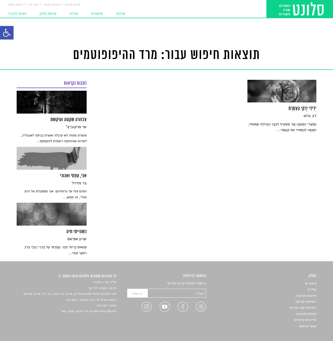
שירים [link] (312, 289)
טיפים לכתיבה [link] (306, 313)
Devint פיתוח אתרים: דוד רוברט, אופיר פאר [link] (88, 311)
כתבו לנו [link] (33, 5)
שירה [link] (73, 13)
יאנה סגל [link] (101, 306)
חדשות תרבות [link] (306, 295)
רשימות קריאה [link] (305, 301)
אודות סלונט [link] (72, 5)
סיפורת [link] (97, 13)
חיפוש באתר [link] (15, 5)
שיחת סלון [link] (47, 13)
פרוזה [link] (120, 13)
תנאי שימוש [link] (307, 326)
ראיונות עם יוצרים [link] (303, 307)
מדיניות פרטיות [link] (305, 319)
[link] (7, 33)
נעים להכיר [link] (17, 13)
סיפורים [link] (310, 283)
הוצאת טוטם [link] (52, 5)
